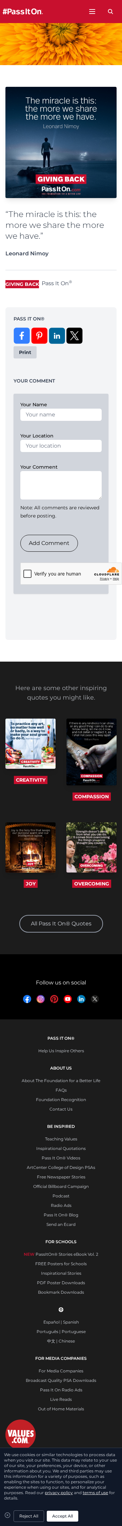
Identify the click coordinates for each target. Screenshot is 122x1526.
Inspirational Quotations (61, 1148)
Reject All (28, 1516)
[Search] (110, 11)
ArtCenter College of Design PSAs (61, 1167)
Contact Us (61, 1109)
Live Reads (61, 1399)
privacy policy (59, 1492)
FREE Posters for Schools (61, 1263)
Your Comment (39, 467)
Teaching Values (61, 1138)
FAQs (61, 1090)
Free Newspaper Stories (61, 1176)
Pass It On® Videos (61, 1157)
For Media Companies (61, 1370)
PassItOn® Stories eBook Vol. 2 (61, 1254)
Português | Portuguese (61, 1331)
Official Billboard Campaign (61, 1186)
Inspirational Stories (61, 1273)
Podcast (61, 1195)
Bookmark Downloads (61, 1292)
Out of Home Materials (61, 1408)
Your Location (37, 436)
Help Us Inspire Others (61, 1050)
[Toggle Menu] (92, 11)
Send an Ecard (61, 1224)
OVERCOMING (91, 884)
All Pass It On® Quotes (61, 923)
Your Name (33, 405)
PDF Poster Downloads (61, 1282)
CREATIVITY (30, 780)
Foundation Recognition (61, 1099)
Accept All (62, 1516)
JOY (31, 884)
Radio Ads (61, 1205)
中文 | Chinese (61, 1341)
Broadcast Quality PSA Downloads (61, 1380)
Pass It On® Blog (61, 1214)
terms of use (95, 1492)
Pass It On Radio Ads (61, 1389)
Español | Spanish (61, 1322)
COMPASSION (92, 797)
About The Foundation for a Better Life (61, 1080)
